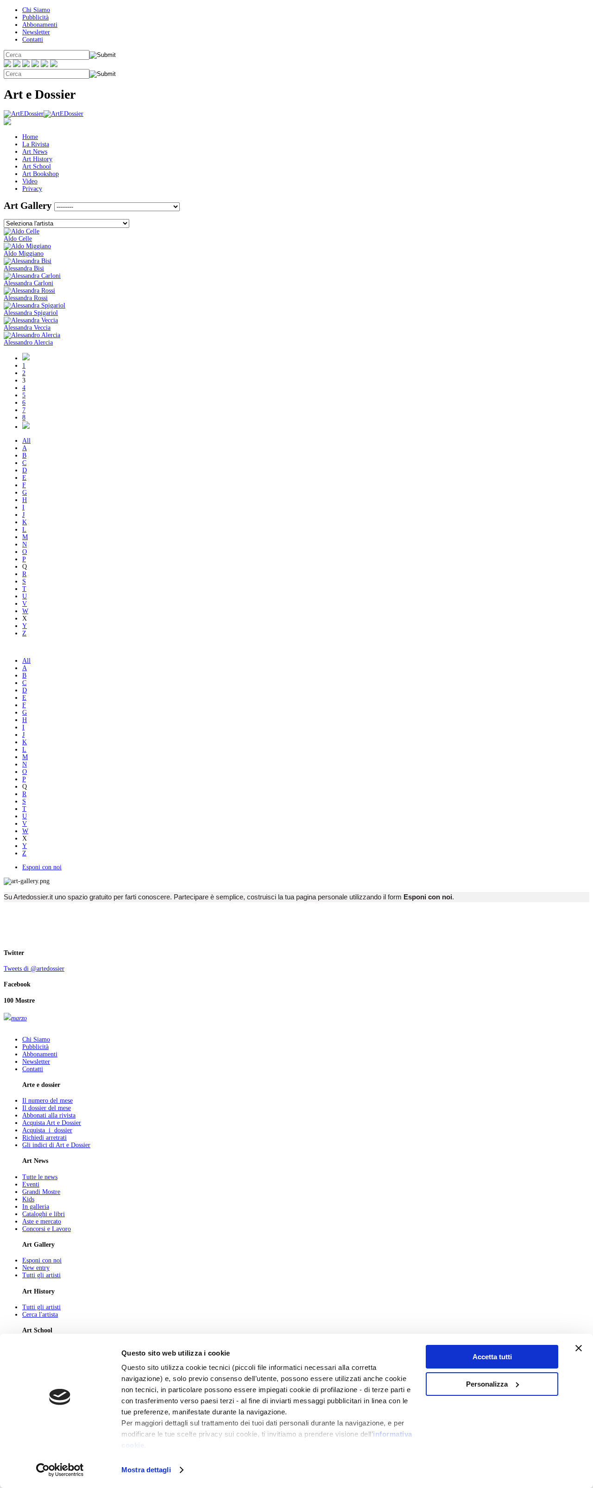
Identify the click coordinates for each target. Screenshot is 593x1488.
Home (30, 136)
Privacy (32, 188)
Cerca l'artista (40, 1314)
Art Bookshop (40, 173)
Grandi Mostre (41, 1191)
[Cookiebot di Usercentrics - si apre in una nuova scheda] (60, 1470)
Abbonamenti (39, 24)
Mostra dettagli (146, 1470)
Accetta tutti (492, 1357)
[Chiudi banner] (578, 1348)
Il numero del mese (47, 1100)
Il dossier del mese (46, 1108)
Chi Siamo (36, 9)
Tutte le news (39, 1177)
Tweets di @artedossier (34, 968)
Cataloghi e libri (43, 1214)
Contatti (32, 39)
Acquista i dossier (47, 1130)
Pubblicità (35, 17)
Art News (34, 151)
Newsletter (36, 32)
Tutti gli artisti (41, 1275)
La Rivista (35, 144)
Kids (28, 1199)
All (26, 440)
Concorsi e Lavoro (46, 1228)
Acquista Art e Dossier (51, 1122)
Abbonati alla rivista (49, 1115)
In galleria (35, 1206)
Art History (37, 159)
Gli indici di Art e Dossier (56, 1145)
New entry (36, 1267)
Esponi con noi (42, 867)
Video (30, 181)
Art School (36, 166)
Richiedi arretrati (44, 1137)
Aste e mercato (41, 1221)
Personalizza (487, 1384)
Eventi (30, 1184)
